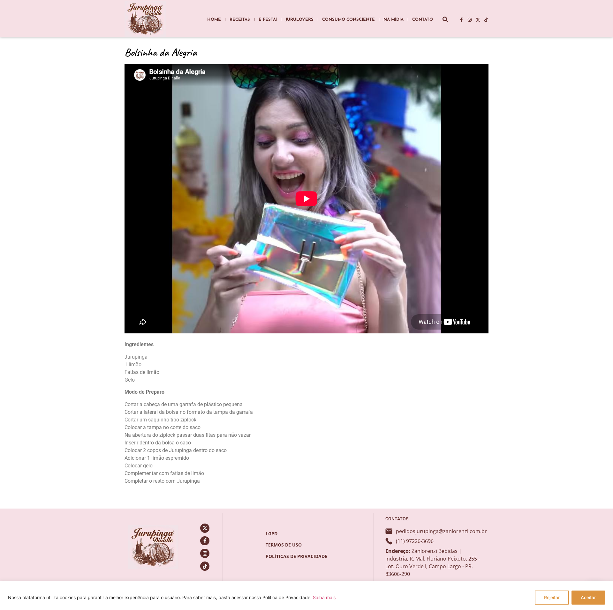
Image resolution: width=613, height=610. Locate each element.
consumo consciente (348, 20)
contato (422, 20)
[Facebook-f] (461, 19)
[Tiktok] (486, 19)
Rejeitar (552, 597)
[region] (306, 595)
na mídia (393, 20)
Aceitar (588, 597)
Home (214, 20)
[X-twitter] (477, 19)
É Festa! (268, 20)
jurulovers (299, 20)
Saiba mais (324, 597)
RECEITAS (240, 20)
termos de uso (284, 545)
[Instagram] (469, 19)
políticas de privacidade (296, 556)
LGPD (271, 534)
